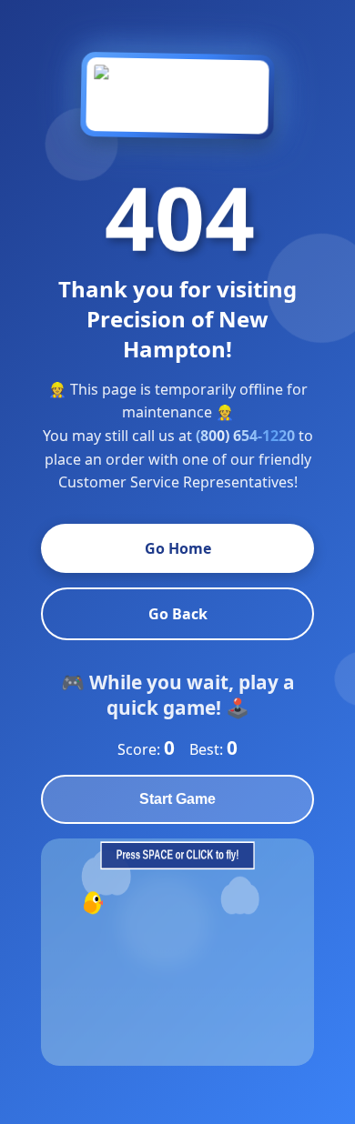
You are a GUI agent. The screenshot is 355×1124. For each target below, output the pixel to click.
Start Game (177, 799)
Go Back (178, 614)
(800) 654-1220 (245, 436)
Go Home (178, 548)
